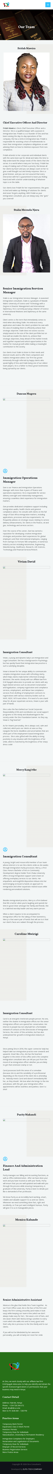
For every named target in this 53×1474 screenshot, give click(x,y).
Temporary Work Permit (12, 1424)
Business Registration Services (14, 1449)
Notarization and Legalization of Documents (20, 1441)
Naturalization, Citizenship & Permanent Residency (23, 1434)
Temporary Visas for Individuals (15, 1432)
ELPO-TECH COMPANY (32, 1469)
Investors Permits (9, 1429)
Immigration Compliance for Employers (18, 1438)
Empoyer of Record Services (14, 1446)
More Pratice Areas (10, 1452)
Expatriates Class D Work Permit (15, 1426)
